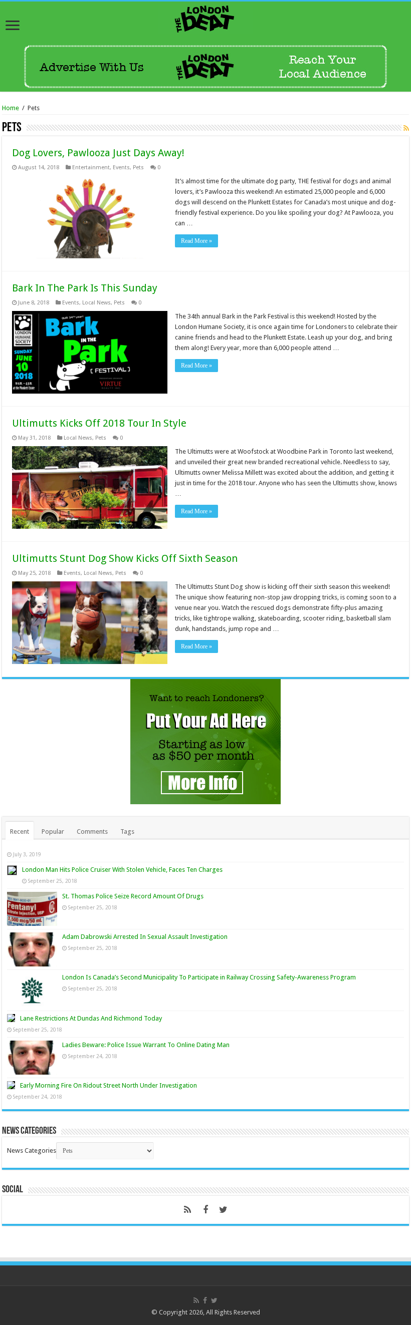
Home (10, 108)
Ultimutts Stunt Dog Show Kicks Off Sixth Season (125, 558)
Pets (138, 167)
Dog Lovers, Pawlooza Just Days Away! (98, 153)
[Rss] (187, 1210)
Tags (127, 831)
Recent (19, 831)
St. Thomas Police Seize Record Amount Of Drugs (132, 896)
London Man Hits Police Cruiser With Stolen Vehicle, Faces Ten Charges (122, 869)
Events (121, 167)
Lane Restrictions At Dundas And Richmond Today (91, 1018)
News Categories (31, 1150)
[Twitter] (224, 1210)
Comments (92, 831)
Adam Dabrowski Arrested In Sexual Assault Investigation (145, 936)
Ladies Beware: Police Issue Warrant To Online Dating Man (146, 1045)
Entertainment (91, 167)
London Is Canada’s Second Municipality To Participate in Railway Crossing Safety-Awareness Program (209, 977)
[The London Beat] (205, 17)
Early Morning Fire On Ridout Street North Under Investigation (108, 1085)
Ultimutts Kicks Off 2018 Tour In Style (99, 423)
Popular (53, 831)
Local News (96, 302)
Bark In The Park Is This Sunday (84, 288)
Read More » (196, 240)
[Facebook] (205, 1210)
